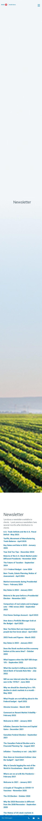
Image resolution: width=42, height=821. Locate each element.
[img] (21, 246)
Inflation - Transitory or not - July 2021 (20, 751)
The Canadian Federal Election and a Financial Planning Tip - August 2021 (19, 744)
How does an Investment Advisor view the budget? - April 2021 (20, 758)
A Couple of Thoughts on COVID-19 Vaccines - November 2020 (19, 789)
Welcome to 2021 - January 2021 (18, 782)
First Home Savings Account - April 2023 (21, 615)
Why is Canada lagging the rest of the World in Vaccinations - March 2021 (19, 767)
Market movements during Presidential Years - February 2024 (20, 583)
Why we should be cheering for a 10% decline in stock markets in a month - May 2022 (19, 690)
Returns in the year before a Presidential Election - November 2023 (21, 597)
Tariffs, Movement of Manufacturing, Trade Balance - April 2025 (19, 540)
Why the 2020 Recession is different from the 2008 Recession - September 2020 (20, 804)
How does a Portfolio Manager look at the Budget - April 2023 (20, 622)
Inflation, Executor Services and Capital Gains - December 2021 (20, 728)
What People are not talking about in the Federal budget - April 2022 (21, 700)
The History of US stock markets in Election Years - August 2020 (18, 814)
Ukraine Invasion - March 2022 (17, 707)
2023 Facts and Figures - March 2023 (19, 637)
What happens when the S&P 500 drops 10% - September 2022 (20, 661)
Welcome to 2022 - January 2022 (18, 721)
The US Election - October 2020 (17, 796)
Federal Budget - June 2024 (20, 569)
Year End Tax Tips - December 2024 (19, 552)
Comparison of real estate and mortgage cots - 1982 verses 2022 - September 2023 (21, 607)
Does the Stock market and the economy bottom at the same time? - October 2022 (21, 651)
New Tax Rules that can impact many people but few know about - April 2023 (20, 630)
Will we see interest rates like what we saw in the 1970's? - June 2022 (20, 680)
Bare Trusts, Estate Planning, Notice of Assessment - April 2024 (20, 575)
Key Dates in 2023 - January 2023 (18, 643)
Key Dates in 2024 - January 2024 (18, 590)
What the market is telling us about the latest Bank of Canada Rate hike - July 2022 (20, 671)
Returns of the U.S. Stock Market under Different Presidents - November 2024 (20, 557)
